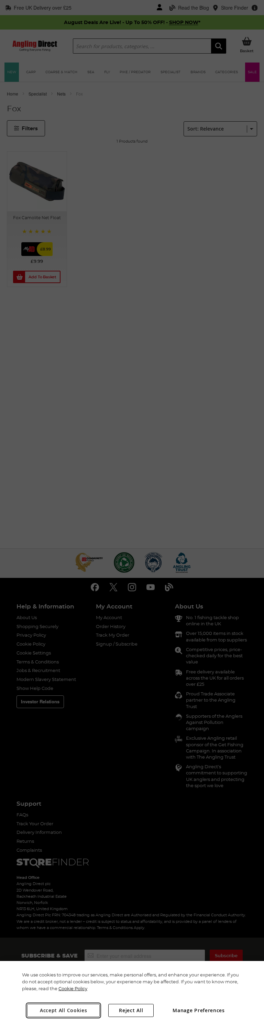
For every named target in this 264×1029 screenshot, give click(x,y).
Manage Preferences (199, 1010)
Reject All (131, 1010)
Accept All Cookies (63, 1010)
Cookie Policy (72, 988)
